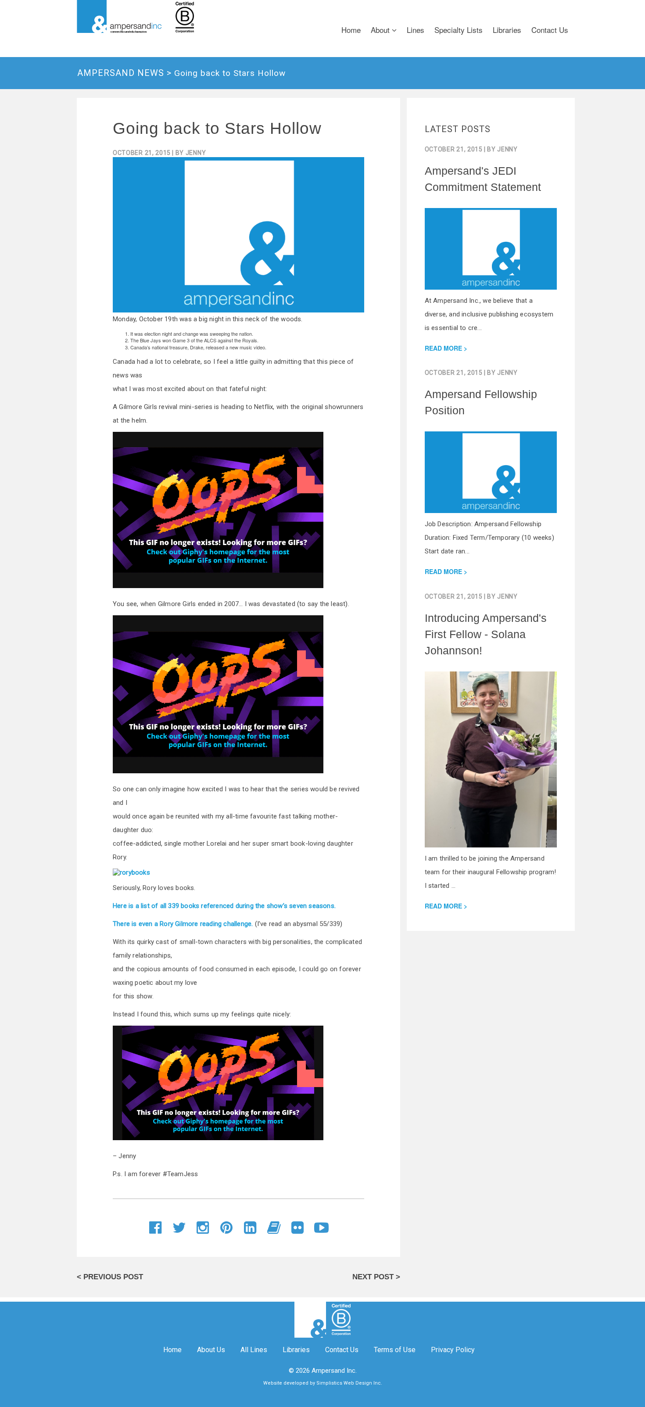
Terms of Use (395, 1350)
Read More (443, 348)
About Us (211, 1350)
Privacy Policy (453, 1350)
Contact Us (549, 29)
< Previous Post (110, 1277)
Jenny (196, 152)
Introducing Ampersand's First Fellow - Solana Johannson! (486, 634)
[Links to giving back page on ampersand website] (225, 16)
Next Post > (376, 1277)
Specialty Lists (458, 29)
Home (351, 29)
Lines (415, 29)
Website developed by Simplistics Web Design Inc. (322, 1383)
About (381, 29)
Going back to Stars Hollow (217, 128)
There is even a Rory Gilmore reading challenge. (183, 924)
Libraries (507, 29)
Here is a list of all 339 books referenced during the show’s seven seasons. (224, 906)
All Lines (253, 1350)
